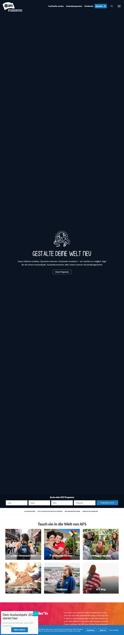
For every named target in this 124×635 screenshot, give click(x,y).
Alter (55, 503)
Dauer (33, 503)
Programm (79, 503)
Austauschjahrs (83, 618)
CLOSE (35, 613)
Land (9, 503)
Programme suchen (107, 503)
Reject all (103, 630)
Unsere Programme (62, 272)
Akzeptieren (91, 630)
